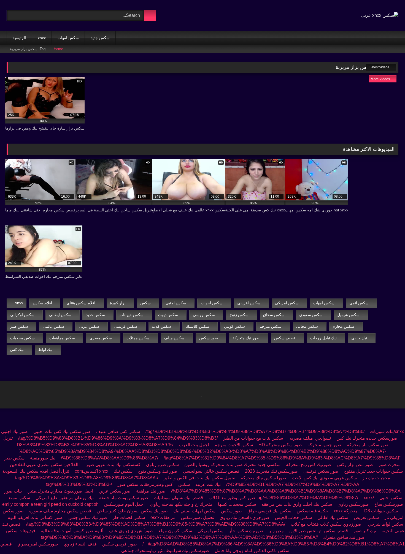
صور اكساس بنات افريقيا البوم (35, 517)
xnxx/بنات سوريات (387, 431)
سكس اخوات (212, 303)
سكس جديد (100, 38)
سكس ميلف (174, 338)
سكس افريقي (248, 303)
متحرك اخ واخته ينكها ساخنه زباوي (181, 504)
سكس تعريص (366, 517)
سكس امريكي (210, 530)
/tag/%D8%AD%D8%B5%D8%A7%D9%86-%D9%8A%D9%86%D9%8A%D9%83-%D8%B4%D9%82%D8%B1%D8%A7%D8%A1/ (273, 544)
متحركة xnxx (346, 511)
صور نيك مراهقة (151, 491)
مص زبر (276, 530)
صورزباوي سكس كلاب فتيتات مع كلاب (327, 524)
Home (58, 49)
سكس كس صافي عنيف (118, 431)
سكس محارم (343, 326)
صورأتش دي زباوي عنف (131, 530)
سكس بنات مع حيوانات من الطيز (253, 438)
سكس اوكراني (22, 315)
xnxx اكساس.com (91, 471)
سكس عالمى (53, 326)
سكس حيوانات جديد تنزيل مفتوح (373, 471)
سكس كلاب (161, 326)
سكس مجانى (307, 326)
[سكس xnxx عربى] (379, 15)
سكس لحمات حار (129, 517)
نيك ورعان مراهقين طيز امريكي (65, 497)
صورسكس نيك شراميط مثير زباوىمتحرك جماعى (165, 550)
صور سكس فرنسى (321, 471)
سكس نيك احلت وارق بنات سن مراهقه (296, 504)
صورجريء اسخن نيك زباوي (244, 517)
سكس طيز (19, 326)
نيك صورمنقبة (42, 458)
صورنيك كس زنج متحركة (308, 464)
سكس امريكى (287, 303)
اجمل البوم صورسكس (124, 504)
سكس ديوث (168, 315)
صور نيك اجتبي (14, 431)
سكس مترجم (271, 326)
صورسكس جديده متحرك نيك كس (366, 438)
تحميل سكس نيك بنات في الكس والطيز (199, 477)
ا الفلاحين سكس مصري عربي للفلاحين (45, 464)
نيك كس (17, 349)
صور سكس (208, 338)
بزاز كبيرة (118, 303)
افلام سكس (42, 303)
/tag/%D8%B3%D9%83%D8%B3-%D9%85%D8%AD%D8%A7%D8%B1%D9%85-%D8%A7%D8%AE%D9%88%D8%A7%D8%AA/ (155, 524)
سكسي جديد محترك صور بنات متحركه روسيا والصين (231, 464)
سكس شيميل (348, 315)
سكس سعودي (311, 315)
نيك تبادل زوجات (323, 338)
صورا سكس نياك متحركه (263, 477)
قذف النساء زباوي (80, 544)
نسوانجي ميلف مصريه (309, 438)
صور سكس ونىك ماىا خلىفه (123, 497)
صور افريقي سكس (119, 544)
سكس (145, 303)
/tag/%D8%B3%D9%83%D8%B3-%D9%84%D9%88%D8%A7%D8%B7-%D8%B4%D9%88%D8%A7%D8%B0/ (254, 431)
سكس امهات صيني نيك (194, 511)
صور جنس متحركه (324, 444)
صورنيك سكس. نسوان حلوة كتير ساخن (132, 511)
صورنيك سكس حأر (246, 530)
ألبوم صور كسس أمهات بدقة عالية (72, 530)
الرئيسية (19, 38)
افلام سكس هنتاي (81, 303)
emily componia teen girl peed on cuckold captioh (50, 504)
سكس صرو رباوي (162, 464)
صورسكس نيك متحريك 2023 (271, 471)
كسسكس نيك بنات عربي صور (113, 464)
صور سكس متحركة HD (280, 444)
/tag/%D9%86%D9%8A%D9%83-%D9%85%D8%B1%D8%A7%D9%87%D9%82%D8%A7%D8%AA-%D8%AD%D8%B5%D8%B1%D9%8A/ (179, 537)
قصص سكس (285, 338)
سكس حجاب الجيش (293, 517)
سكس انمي (359, 303)
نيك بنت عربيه (208, 484)
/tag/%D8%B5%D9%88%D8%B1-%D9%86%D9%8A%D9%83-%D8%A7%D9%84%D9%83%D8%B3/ (118, 438)
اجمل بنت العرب (194, 444)
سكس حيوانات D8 (381, 511)
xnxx (42, 38)
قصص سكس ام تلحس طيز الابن (318, 530)
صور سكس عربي (115, 491)
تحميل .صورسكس (197, 517)
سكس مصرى (101, 338)
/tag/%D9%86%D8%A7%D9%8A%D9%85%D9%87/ (315, 497)
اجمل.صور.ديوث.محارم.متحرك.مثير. (60, 491)
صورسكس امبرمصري (37, 544)
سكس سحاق (274, 315)
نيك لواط (45, 349)
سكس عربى (89, 326)
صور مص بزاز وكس (355, 464)
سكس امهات (68, 38)
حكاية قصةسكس (312, 511)
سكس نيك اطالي (332, 517)
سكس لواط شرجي (385, 524)
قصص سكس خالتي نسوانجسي (211, 471)
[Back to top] (388, 537)
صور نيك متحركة (246, 338)
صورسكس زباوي (353, 504)
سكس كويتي (234, 326)
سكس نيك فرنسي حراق (269, 511)
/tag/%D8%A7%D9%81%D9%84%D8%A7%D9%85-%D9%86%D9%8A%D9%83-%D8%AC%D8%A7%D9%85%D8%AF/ (231, 458)
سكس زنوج (239, 315)
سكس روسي (204, 315)
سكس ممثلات (137, 338)
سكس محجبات (22, 338)
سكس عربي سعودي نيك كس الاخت (324, 477)
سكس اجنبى (176, 303)
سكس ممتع (19, 497)
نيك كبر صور (364, 530)
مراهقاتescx (162, 517)
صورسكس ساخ (388, 504)
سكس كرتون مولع (175, 530)
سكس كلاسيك (197, 326)
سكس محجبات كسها (237, 504)
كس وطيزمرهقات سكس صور (145, 484)
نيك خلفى (359, 338)
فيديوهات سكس (20, 530)
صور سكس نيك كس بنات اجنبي (62, 431)
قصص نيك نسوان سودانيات (178, 497)
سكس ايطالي (60, 315)
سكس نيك (123, 471)
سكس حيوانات (132, 315)
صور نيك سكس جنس (87, 517)
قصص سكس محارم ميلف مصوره (60, 511)
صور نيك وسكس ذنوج (157, 471)
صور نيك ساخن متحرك (343, 537)
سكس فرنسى (125, 326)
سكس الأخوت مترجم (233, 444)
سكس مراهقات (62, 338)
